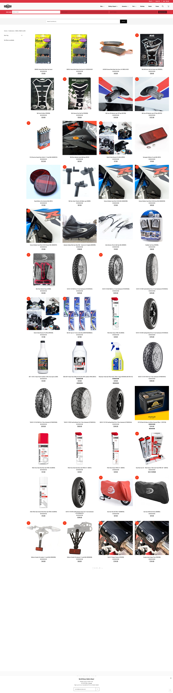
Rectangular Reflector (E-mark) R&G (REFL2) (152, 157)
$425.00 (152, 293)
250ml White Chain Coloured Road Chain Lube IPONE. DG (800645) (43, 511)
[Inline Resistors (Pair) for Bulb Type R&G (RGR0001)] (116, 226)
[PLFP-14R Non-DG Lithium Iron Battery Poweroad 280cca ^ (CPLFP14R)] (152, 403)
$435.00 (79, 293)
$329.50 (115, 293)
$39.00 (43, 117)
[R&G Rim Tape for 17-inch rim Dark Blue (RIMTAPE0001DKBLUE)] (80, 314)
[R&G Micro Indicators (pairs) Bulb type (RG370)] (80, 138)
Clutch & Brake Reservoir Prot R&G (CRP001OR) (43, 333)
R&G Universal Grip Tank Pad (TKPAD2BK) (79, 113)
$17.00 (116, 161)
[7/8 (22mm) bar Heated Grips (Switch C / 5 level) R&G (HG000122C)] (43, 138)
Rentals (150, 6)
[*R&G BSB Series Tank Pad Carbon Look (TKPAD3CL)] (152, 50)
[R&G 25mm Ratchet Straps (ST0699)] (43, 270)
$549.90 (115, 426)
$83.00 (80, 161)
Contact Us (157, 1)
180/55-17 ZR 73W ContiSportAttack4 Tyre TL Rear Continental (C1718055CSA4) (116, 422)
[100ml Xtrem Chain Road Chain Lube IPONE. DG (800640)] (43, 448)
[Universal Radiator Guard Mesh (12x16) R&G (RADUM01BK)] (116, 182)
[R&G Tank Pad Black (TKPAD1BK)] (43, 94)
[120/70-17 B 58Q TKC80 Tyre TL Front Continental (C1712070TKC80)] (116, 270)
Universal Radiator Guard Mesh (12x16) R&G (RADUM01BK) (116, 201)
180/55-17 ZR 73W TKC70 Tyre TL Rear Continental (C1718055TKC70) (152, 376)
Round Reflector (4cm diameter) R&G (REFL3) (43, 201)
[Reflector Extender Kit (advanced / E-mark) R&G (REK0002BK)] (80, 538)
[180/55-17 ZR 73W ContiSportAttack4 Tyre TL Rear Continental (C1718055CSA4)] (116, 403)
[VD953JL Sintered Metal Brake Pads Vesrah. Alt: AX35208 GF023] (80, 50)
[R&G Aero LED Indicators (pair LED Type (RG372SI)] (152, 94)
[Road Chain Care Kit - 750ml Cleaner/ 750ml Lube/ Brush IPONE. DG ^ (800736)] (152, 448)
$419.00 (152, 337)
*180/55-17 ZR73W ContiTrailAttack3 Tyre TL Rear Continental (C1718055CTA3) (79, 422)
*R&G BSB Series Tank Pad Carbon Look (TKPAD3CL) (152, 69)
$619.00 (43, 426)
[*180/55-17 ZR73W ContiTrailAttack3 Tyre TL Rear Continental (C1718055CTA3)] (80, 403)
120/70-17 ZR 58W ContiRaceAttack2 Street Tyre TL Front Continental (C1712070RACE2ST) (80, 512)
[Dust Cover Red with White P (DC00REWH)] (116, 492)
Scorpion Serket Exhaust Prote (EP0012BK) (151, 557)
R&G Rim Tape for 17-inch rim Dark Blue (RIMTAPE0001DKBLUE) (79, 333)
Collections (11, 31)
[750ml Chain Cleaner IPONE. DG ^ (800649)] (116, 448)
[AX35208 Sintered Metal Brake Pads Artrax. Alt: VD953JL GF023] (116, 50)
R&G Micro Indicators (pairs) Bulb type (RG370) (79, 157)
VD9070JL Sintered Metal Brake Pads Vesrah (43, 69)
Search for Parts (162, 12)
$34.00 (43, 293)
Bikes (101, 6)
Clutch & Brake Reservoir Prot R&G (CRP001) (116, 157)
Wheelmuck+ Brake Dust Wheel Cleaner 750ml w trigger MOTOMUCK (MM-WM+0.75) (116, 376)
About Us (150, 1)
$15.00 (152, 161)
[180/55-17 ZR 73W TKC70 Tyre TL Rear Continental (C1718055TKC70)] (152, 357)
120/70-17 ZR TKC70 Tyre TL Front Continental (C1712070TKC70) (79, 289)
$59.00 (152, 73)
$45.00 (116, 73)
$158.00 (79, 249)
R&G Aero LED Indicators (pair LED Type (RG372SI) (152, 113)
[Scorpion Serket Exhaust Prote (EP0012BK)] (152, 538)
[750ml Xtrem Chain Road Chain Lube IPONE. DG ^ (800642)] (80, 448)
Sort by (6, 35)
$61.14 (152, 472)
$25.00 (43, 381)
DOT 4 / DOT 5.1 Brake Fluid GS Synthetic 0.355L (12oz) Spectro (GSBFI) (43, 376)
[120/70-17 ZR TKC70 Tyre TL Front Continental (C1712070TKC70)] (80, 270)
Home (5, 31)
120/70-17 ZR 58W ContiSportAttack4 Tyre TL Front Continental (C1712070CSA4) (152, 333)
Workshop (142, 6)
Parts (133, 6)
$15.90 (43, 516)
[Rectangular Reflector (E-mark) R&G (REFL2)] (152, 138)
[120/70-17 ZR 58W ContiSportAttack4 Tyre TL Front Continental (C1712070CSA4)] (152, 314)
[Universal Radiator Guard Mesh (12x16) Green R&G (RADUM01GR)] (152, 182)
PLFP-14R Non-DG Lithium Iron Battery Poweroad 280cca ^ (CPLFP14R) (152, 422)
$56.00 (152, 249)
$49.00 (43, 561)
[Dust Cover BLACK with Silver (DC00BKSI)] (152, 492)
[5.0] (80, 383)
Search (123, 21)
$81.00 (79, 205)
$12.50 (43, 472)
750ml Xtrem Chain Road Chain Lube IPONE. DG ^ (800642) (79, 468)
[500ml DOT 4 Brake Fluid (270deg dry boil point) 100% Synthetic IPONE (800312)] (80, 357)
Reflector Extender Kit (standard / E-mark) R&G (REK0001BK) (43, 557)
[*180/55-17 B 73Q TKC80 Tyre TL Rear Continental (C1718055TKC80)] (43, 403)
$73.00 (116, 205)
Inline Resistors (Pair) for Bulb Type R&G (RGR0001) (115, 245)
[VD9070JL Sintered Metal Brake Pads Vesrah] (43, 50)
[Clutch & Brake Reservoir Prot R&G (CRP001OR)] (43, 314)
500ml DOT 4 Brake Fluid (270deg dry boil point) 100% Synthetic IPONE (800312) (79, 376)
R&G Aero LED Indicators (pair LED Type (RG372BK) (116, 113)
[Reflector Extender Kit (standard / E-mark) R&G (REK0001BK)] (43, 538)
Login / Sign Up (166, 1)
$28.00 (116, 337)
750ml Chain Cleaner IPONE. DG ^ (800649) (115, 468)
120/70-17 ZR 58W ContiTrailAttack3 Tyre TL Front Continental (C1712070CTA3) (152, 289)
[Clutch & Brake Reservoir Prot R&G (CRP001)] (116, 138)
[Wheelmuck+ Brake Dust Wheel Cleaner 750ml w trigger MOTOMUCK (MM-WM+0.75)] (116, 357)
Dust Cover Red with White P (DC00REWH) (115, 511)
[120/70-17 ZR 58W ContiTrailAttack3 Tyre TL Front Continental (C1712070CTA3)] (152, 270)
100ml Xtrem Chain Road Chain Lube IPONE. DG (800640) (43, 468)
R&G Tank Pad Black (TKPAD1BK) (43, 113)
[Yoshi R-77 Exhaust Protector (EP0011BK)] (116, 538)
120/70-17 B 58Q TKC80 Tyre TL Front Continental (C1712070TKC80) (115, 289)
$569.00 (79, 426)
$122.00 (152, 117)
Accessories (124, 6)
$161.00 (116, 117)
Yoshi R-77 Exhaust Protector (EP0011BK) (116, 557)
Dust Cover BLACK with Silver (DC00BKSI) (152, 511)
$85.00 (152, 205)
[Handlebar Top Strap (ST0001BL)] (152, 226)
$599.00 (152, 381)
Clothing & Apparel (112, 6)
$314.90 (152, 426)
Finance (157, 6)
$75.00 (79, 73)
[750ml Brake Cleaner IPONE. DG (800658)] (116, 314)
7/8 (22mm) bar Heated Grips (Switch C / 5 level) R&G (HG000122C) (43, 157)
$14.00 (116, 249)
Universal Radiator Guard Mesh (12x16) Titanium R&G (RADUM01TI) (43, 245)
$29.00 (116, 381)
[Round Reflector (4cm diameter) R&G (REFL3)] (43, 182)
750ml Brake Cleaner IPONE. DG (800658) (115, 333)
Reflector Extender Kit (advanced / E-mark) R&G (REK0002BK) (79, 557)
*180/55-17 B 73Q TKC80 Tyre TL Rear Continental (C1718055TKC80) (43, 422)
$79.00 (43, 73)
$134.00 (115, 561)
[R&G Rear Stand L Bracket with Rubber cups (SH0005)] (80, 182)
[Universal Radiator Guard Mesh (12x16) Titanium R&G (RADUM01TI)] (43, 226)
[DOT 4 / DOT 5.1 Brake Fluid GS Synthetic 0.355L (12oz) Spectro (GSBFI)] (43, 357)
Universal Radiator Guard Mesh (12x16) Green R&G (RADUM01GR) (152, 201)
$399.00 (79, 517)
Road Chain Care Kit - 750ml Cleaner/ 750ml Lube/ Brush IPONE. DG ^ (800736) (152, 468)
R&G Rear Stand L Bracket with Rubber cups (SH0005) (79, 201)
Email (90, 683)
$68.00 (80, 561)
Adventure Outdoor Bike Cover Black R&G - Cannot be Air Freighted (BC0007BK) (80, 245)
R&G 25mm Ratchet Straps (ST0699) (43, 289)
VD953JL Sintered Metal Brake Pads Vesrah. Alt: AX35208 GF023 (80, 69)
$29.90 (80, 472)
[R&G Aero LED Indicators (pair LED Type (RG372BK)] (116, 94)
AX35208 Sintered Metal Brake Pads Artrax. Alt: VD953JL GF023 (116, 69)
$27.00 (79, 337)
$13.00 (43, 205)
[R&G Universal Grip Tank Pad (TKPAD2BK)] (80, 94)
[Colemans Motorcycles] (7, 6)
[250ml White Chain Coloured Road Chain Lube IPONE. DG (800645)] (43, 492)
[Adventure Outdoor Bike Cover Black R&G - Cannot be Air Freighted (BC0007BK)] (80, 226)
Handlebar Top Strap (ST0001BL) (151, 245)
